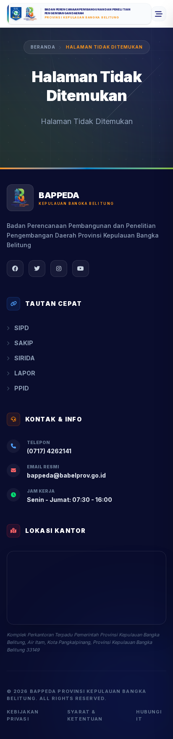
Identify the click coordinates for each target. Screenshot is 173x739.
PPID (21, 388)
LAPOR (24, 373)
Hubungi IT (149, 715)
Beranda (43, 46)
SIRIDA (24, 358)
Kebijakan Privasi (23, 715)
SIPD (21, 327)
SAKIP (23, 342)
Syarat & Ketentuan (84, 715)
